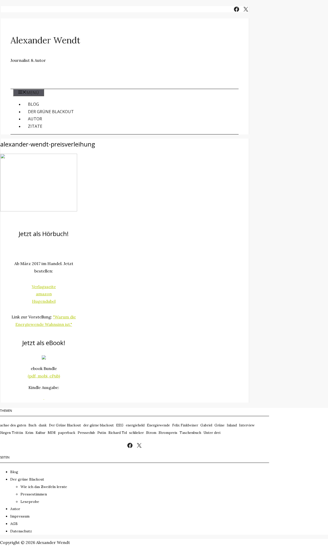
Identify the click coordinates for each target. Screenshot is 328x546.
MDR (52, 433)
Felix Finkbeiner (185, 425)
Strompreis (168, 433)
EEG (120, 425)
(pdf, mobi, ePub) (44, 375)
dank (43, 425)
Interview (247, 425)
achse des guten (13, 425)
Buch (32, 425)
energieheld (135, 425)
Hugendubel (44, 301)
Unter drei (211, 433)
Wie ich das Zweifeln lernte (43, 486)
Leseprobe (29, 501)
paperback (66, 433)
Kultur (40, 433)
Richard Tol (117, 433)
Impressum (19, 516)
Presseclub (86, 433)
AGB (14, 523)
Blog (33, 104)
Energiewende (158, 425)
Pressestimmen (33, 494)
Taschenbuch (190, 433)
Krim (29, 433)
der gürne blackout (98, 425)
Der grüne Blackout (51, 111)
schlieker (136, 433)
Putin (101, 433)
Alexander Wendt (45, 40)
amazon (44, 293)
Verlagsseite (44, 286)
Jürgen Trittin (11, 433)
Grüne (219, 425)
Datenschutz (21, 531)
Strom (151, 433)
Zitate (35, 126)
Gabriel (206, 425)
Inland (232, 425)
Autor (35, 119)
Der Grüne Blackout (65, 425)
